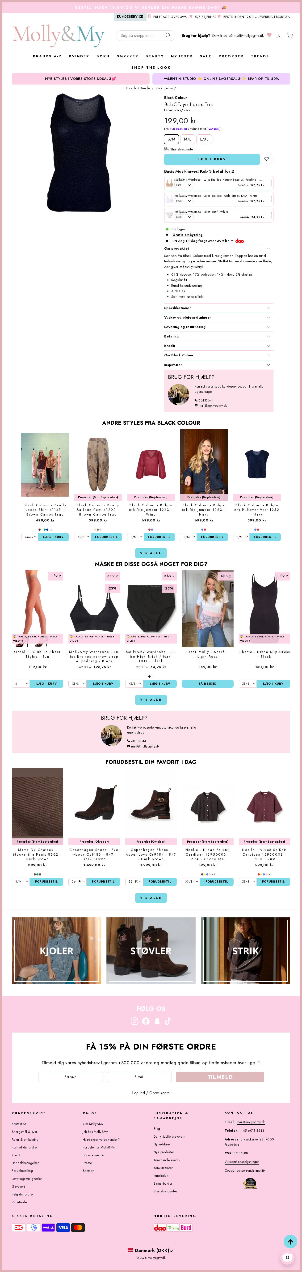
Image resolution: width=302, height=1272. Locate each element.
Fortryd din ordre (24, 1147)
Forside (131, 88)
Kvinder (145, 88)
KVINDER (79, 56)
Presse (87, 1163)
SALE (206, 56)
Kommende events (167, 1160)
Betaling (171, 336)
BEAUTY (155, 56)
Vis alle (151, 553)
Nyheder (182, 56)
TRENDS (260, 56)
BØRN (103, 56)
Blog (157, 1128)
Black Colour (164, 88)
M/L (187, 139)
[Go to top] (290, 1241)
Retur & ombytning (25, 1139)
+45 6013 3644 (252, 1130)
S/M (171, 139)
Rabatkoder (20, 1202)
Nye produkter (164, 1152)
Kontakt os (19, 1124)
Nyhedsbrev (162, 1144)
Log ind (138, 1093)
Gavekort (18, 1186)
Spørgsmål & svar (24, 1131)
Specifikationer (177, 308)
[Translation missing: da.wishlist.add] (266, 159)
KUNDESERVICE (130, 16)
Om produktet (176, 248)
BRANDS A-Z (47, 56)
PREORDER (231, 56)
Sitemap (88, 1170)
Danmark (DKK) (152, 1250)
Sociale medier (94, 1155)
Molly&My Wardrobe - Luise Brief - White (201, 212)
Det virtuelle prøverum (169, 1136)
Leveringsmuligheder (27, 1178)
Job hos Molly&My (95, 1131)
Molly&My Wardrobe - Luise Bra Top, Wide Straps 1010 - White (216, 196)
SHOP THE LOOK (151, 67)
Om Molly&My (93, 1124)
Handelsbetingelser (25, 1163)
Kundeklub (161, 1175)
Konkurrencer (163, 1167)
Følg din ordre (22, 1194)
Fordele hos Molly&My (99, 1147)
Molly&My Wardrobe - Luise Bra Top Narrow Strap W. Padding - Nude (220, 180)
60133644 (206, 400)
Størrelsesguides (165, 1191)
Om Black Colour (178, 355)
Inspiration (173, 365)
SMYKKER (127, 56)
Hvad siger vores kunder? (101, 1139)
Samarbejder (163, 1183)
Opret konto (159, 1093)
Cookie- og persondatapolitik (245, 1170)
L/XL (204, 139)
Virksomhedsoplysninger (242, 1161)
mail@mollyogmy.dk (249, 35)
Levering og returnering (185, 326)
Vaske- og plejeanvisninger (187, 317)
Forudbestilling (22, 1170)
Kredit (169, 345)
